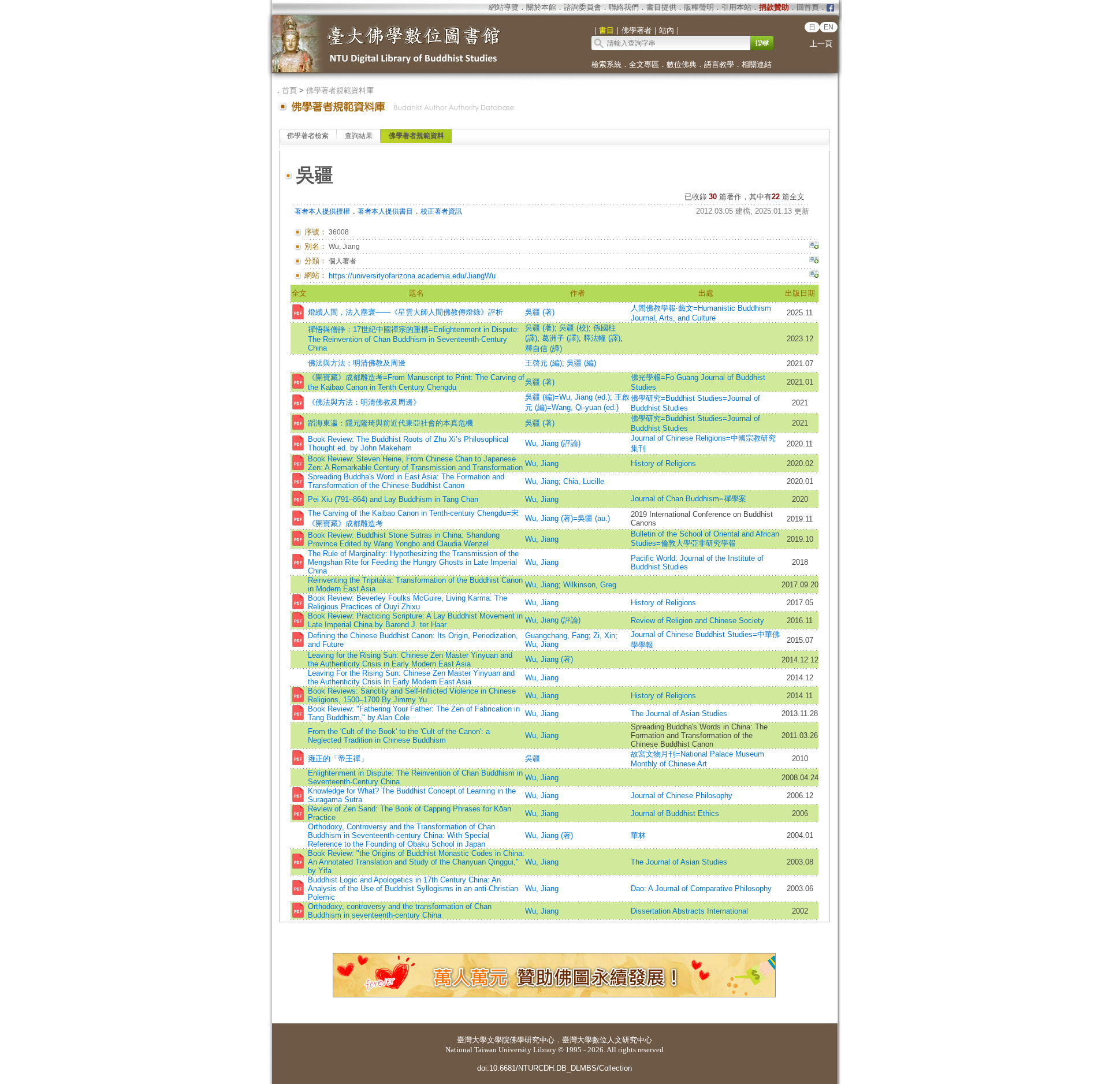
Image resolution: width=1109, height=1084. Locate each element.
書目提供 (661, 7)
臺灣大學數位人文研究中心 (607, 1039)
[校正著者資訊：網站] (813, 275)
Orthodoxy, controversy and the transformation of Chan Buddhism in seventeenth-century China (400, 910)
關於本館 (541, 7)
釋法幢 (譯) (601, 338)
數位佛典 (682, 64)
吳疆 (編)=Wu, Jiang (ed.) (567, 397)
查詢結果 (359, 136)
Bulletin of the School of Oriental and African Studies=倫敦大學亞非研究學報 (705, 538)
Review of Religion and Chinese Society (697, 620)
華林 (638, 835)
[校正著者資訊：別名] (813, 247)
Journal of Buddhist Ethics (675, 813)
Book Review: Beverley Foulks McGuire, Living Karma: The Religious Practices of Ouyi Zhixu (407, 602)
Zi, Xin (604, 635)
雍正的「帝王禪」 (338, 758)
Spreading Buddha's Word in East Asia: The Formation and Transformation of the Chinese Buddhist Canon (406, 481)
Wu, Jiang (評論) (552, 443)
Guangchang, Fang (557, 635)
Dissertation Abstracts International (689, 911)
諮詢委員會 (582, 7)
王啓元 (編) (543, 363)
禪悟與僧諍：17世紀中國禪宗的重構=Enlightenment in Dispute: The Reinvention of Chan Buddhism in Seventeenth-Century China (413, 338)
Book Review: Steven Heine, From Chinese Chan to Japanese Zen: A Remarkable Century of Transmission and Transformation (415, 463)
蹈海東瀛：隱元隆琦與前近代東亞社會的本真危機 (390, 423)
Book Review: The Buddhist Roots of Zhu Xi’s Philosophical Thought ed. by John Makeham (408, 443)
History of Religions (663, 463)
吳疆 (532, 758)
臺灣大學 (472, 1039)
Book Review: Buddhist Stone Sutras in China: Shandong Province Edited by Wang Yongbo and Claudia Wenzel (404, 539)
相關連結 (757, 64)
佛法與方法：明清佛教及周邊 (356, 363)
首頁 (289, 90)
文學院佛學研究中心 (520, 1039)
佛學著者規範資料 (416, 136)
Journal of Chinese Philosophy (681, 795)
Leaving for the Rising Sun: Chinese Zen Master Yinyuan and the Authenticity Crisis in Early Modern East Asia (410, 659)
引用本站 (736, 7)
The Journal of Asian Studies (679, 713)
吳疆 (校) (574, 327)
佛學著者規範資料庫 (340, 90)
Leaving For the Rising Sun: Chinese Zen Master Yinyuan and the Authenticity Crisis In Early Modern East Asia (411, 677)
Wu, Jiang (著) (549, 659)
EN (828, 27)
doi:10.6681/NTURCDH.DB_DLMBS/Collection (554, 1068)
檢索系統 (606, 64)
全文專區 (644, 64)
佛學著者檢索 (308, 136)
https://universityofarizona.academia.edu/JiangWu (412, 275)
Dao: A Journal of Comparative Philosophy (701, 888)
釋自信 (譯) (543, 348)
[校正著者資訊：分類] (813, 261)
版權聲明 (699, 7)
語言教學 (719, 64)
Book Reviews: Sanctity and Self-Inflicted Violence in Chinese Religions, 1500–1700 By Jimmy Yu (412, 695)
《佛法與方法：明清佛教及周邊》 (364, 402)
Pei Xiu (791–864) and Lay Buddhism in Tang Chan (393, 499)
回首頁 (808, 7)
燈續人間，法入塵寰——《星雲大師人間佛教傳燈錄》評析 (405, 312)
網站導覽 (504, 7)
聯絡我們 (624, 7)
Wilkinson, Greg (589, 584)
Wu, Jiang (542, 463)
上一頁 (821, 43)
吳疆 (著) (539, 312)
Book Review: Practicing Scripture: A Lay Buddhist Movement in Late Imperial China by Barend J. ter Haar (415, 620)
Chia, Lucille (583, 481)
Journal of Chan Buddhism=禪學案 (688, 498)
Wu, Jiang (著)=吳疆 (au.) (567, 518)
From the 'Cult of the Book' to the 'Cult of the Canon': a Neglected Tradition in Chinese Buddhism (399, 735)
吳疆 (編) (581, 363)
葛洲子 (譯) (560, 338)
